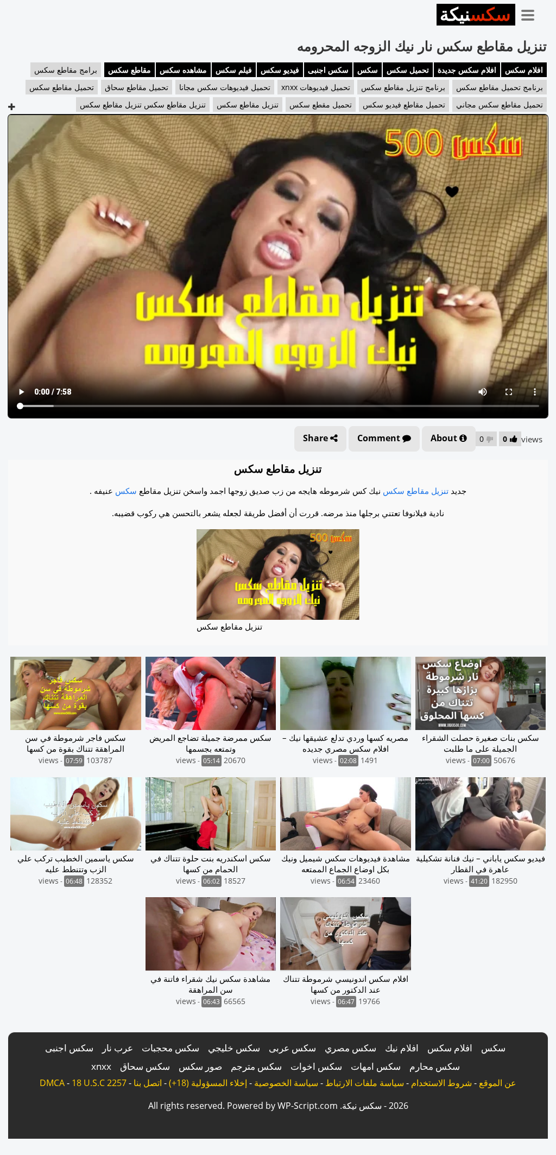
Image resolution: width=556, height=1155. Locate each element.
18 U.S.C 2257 (99, 1083)
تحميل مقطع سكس (320, 104)
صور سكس (200, 1066)
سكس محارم (434, 1066)
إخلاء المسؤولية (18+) (208, 1083)
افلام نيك (402, 1048)
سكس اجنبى (328, 70)
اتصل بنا (148, 1083)
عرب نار (117, 1048)
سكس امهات (376, 1066)
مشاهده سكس (183, 70)
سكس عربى (292, 1048)
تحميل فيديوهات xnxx (315, 87)
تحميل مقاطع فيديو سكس (404, 104)
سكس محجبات (170, 1048)
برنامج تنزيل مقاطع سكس (403, 87)
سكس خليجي (234, 1048)
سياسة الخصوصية (286, 1083)
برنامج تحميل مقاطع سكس (499, 87)
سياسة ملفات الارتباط (364, 1083)
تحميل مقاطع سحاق (136, 87)
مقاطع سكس (129, 70)
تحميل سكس (408, 70)
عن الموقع (497, 1083)
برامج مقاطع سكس (65, 70)
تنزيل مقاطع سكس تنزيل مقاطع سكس (143, 104)
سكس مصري (350, 1048)
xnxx (101, 1066)
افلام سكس (524, 70)
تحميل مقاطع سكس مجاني (499, 104)
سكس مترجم (256, 1066)
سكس (367, 70)
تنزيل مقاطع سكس (248, 104)
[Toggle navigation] (531, 13)
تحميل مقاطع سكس (61, 87)
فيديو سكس (280, 70)
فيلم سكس (234, 70)
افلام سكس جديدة (467, 70)
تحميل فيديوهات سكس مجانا (224, 87)
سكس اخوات (316, 1066)
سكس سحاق (145, 1066)
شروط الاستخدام (441, 1083)
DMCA (52, 1083)
